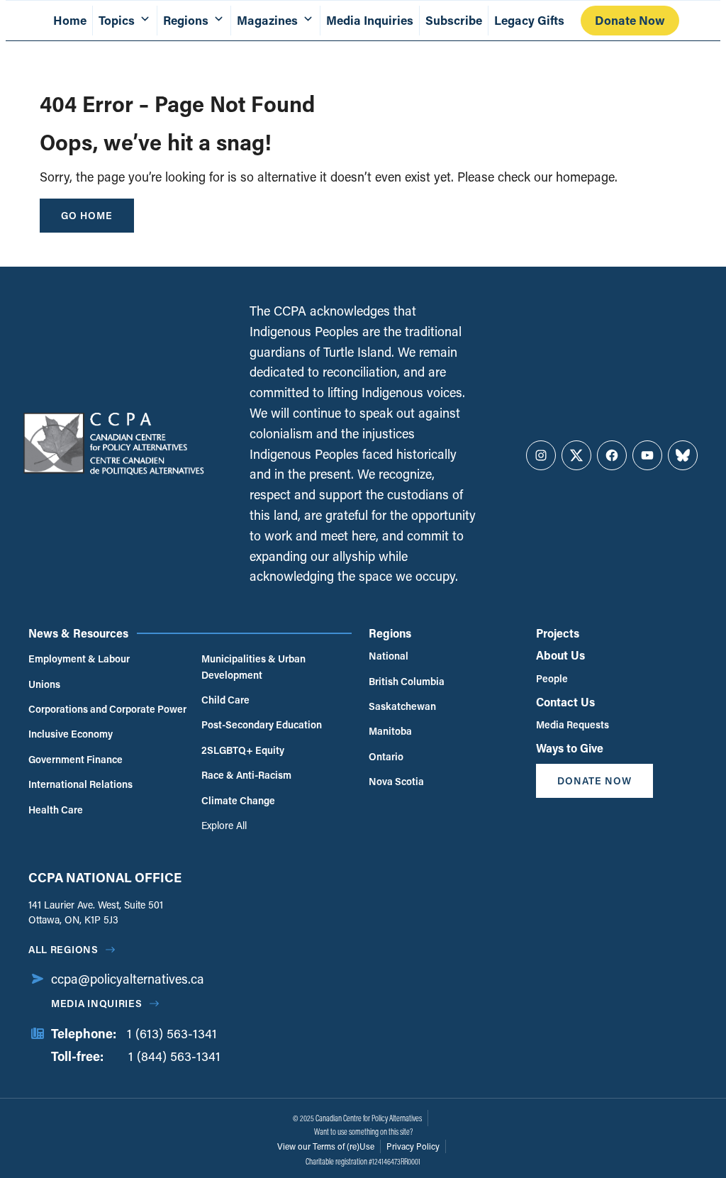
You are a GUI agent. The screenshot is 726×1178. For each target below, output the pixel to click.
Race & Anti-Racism (246, 775)
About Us (560, 655)
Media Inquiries (369, 20)
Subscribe (453, 20)
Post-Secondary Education (261, 724)
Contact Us (565, 701)
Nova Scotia (396, 781)
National (388, 655)
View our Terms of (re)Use (325, 1146)
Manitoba (390, 731)
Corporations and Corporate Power (107, 709)
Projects (557, 633)
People (552, 678)
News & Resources (78, 633)
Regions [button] (185, 20)
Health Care (55, 809)
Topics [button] (117, 20)
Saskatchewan (402, 706)
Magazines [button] (267, 20)
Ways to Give (569, 747)
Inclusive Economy (70, 733)
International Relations (80, 784)
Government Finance (75, 759)
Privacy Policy (413, 1146)
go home (87, 215)
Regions (390, 633)
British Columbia (407, 681)
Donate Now (630, 20)
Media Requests (572, 724)
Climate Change (238, 800)
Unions (44, 684)
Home (69, 20)
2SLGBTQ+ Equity (242, 750)
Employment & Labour (79, 658)
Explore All (224, 825)
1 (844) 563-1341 (174, 1056)
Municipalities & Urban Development (253, 666)
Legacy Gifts (529, 20)
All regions (63, 949)
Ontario (386, 756)
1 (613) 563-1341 (172, 1033)
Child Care (225, 699)
